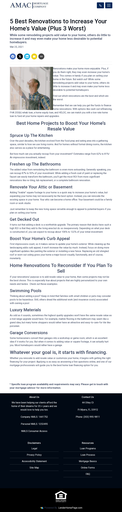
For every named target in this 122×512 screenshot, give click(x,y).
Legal (34, 448)
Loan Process (87, 454)
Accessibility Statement (34, 461)
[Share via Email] (34, 56)
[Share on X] (20, 56)
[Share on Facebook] (13, 56)
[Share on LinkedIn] (27, 56)
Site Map (34, 467)
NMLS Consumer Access (34, 431)
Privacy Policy (34, 454)
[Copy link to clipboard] (41, 56)
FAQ (88, 474)
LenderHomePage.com (70, 507)
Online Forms (88, 467)
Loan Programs (88, 448)
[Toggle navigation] (108, 5)
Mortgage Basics (88, 461)
